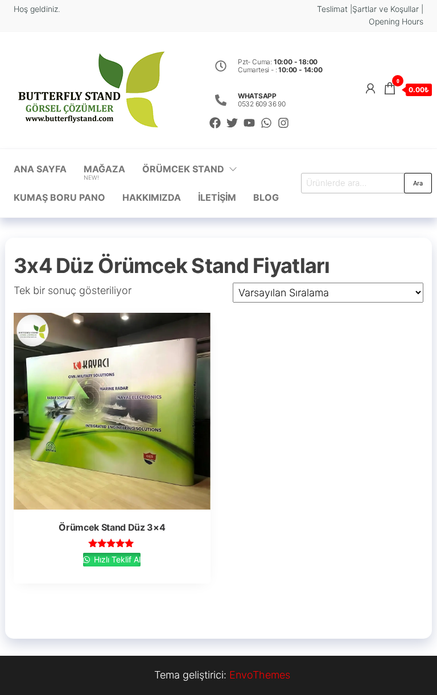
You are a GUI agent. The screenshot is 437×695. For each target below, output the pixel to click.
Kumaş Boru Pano (59, 197)
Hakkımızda (151, 197)
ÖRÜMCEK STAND (183, 169)
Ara (418, 183)
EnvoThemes (259, 675)
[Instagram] (283, 123)
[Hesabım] (370, 88)
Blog (266, 197)
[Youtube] (249, 123)
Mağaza (104, 172)
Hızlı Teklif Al (116, 559)
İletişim (217, 197)
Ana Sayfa (40, 169)
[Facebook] (215, 123)
